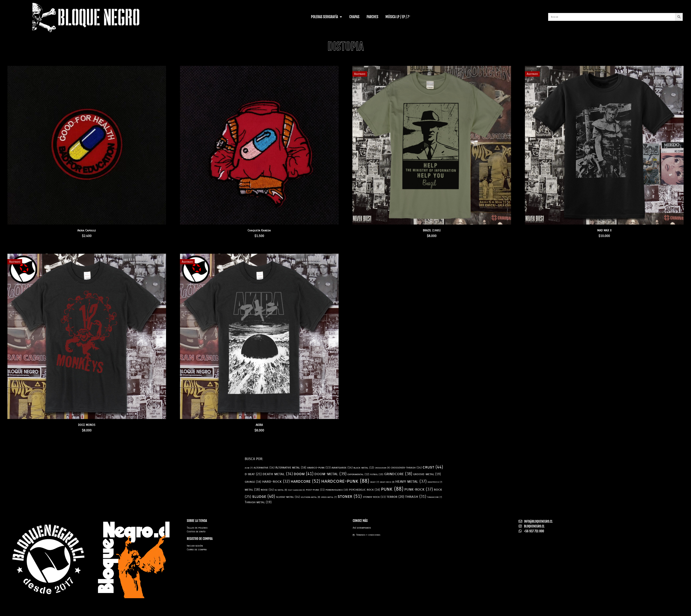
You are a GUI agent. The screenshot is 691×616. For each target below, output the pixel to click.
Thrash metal (258, 502)
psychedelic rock (364, 490)
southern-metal (310, 497)
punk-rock (418, 489)
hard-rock (276, 481)
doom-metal (330, 473)
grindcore (398, 473)
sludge (263, 496)
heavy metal (411, 481)
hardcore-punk (345, 481)
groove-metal (427, 474)
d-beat (253, 474)
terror (395, 497)
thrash (415, 496)
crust (433, 467)
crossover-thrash (406, 467)
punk (392, 489)
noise (267, 489)
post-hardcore (296, 490)
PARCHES (372, 17)
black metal (363, 467)
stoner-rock (374, 497)
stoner (350, 496)
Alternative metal (290, 467)
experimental (358, 474)
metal (252, 490)
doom (303, 473)
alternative (264, 467)
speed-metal (329, 497)
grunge (253, 482)
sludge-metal (288, 497)
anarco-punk (319, 467)
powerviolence (337, 489)
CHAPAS (354, 17)
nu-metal (281, 490)
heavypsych (435, 482)
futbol (376, 474)
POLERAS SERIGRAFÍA (324, 17)
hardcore (305, 481)
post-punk (315, 489)
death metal (278, 473)
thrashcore (434, 497)
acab (249, 467)
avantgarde (342, 467)
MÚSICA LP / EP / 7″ (397, 17)
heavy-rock (387, 482)
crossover (382, 467)
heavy (374, 482)
